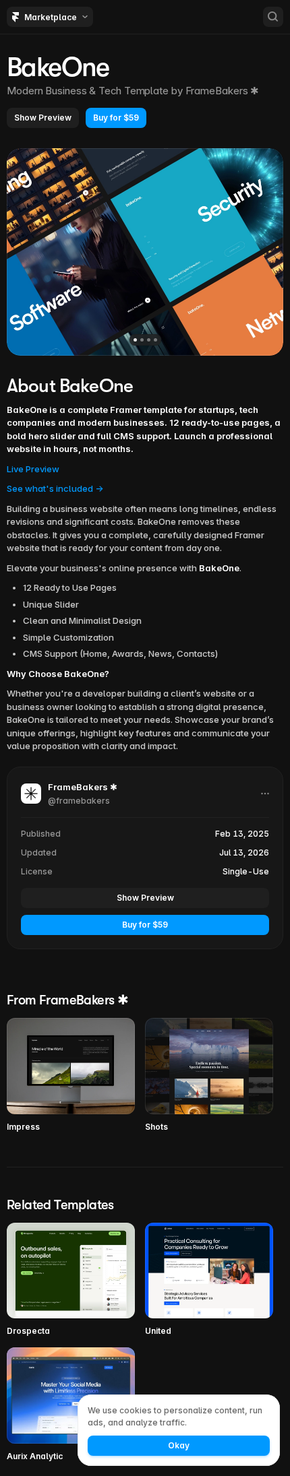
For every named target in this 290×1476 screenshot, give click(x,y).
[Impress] (71, 1075)
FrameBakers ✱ (222, 90)
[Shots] (209, 1075)
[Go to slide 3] (148, 340)
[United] (209, 1280)
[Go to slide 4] (155, 340)
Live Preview (33, 468)
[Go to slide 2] (142, 340)
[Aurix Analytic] (71, 1405)
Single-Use (246, 871)
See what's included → (55, 488)
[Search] (273, 17)
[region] (145, 252)
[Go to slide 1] (135, 340)
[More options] (265, 794)
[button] (43, 118)
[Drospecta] (71, 1280)
